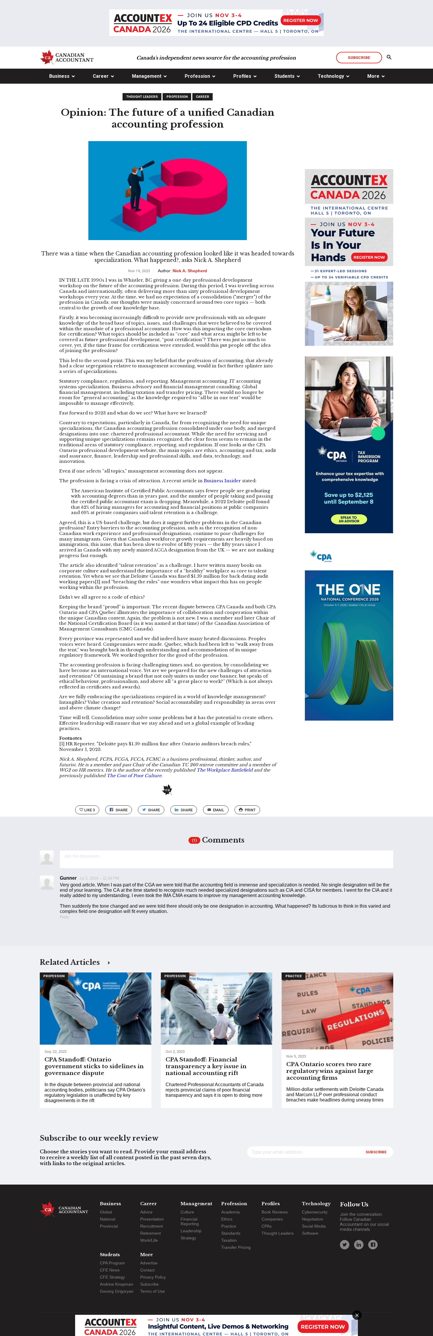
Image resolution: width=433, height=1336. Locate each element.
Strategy (188, 1238)
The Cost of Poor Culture (134, 775)
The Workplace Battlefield (224, 770)
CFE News (110, 1270)
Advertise (149, 1263)
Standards (230, 1233)
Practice (293, 976)
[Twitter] (344, 1244)
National (107, 1219)
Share (121, 810)
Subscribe (359, 57)
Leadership (191, 1230)
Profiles (242, 76)
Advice (146, 1212)
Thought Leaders (142, 97)
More (373, 76)
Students (285, 76)
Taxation (229, 1240)
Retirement (150, 1233)
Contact (147, 1270)
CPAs (267, 1226)
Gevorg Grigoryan (116, 1291)
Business (59, 76)
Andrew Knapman (116, 1284)
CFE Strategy (112, 1277)
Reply (65, 917)
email (218, 810)
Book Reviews (275, 1212)
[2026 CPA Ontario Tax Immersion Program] (349, 450)
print (250, 810)
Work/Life (149, 1240)
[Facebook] (373, 1244)
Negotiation (312, 1219)
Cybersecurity (315, 1212)
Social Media (314, 1226)
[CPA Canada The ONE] (349, 637)
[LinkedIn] (358, 1244)
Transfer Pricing (236, 1247)
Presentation (152, 1219)
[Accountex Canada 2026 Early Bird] (216, 23)
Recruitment (151, 1226)
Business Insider (222, 480)
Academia (230, 1212)
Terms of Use (152, 1291)
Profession (197, 76)
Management (146, 76)
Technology (331, 76)
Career (101, 76)
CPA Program (112, 1263)
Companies (272, 1219)
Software (310, 1233)
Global (106, 1212)
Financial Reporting (190, 1221)
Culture (187, 1212)
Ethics (226, 1219)
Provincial (109, 1226)
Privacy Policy (153, 1277)
